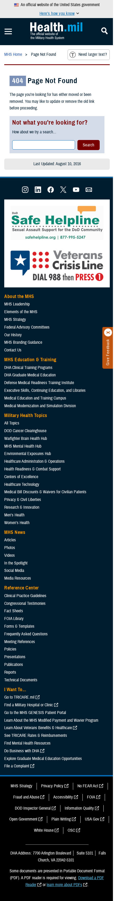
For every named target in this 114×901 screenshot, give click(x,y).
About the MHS (19, 296)
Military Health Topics (25, 415)
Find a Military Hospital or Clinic (28, 705)
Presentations (14, 657)
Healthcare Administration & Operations (34, 461)
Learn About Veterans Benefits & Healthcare (38, 727)
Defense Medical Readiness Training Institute (39, 382)
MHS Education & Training (30, 360)
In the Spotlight (16, 563)
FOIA (91, 797)
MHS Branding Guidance (23, 342)
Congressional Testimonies (25, 603)
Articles (10, 540)
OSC (71, 830)
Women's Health (16, 522)
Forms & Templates (19, 626)
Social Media (14, 570)
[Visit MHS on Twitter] (63, 191)
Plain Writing (61, 819)
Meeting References (19, 641)
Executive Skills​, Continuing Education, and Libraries (45, 390)
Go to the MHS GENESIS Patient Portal (35, 712)
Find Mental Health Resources (27, 743)
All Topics (11, 423)
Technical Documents (20, 680)
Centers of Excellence (21, 476)
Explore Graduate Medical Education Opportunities (43, 758)
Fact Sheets (13, 611)
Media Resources (17, 578)
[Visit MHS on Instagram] (25, 191)
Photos (9, 547)
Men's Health (14, 515)
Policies (10, 649)
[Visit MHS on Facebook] (50, 191)
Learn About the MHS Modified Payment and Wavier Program (51, 720)
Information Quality (79, 808)
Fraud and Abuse (26, 797)
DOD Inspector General (33, 808)
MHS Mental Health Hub (22, 446)
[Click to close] (108, 333)
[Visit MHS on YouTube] (76, 191)
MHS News (14, 532)
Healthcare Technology (21, 484)
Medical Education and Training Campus (35, 398)
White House (44, 830)
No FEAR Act (87, 786)
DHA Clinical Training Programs (28, 367)
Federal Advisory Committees (27, 327)
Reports (10, 672)
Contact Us (12, 350)
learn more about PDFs (64, 884)
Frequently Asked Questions (26, 634)
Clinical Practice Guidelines (25, 595)
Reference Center (21, 588)
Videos (9, 555)
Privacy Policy (52, 786)
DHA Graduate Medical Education (30, 375)
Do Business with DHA (21, 751)
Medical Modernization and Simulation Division (40, 406)
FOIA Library (14, 618)
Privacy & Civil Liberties (22, 499)
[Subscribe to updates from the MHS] (89, 191)
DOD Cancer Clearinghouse (25, 431)
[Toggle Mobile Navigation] (8, 31)
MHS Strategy (15, 319)
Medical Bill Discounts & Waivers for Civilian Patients (45, 492)
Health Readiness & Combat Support (32, 469)
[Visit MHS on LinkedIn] (38, 191)
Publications (13, 664)
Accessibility (63, 797)
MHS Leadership (17, 304)
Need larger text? (92, 54)
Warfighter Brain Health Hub (25, 438)
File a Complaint (16, 766)
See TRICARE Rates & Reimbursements (35, 735)
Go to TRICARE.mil (19, 697)
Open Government (23, 819)
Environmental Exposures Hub (27, 453)
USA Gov (92, 819)
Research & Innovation (21, 507)
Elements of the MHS (20, 311)
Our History (13, 335)
